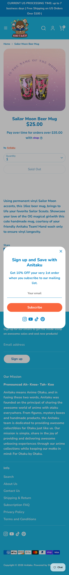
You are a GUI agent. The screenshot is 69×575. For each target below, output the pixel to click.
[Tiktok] (36, 319)
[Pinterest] (43, 319)
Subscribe (34, 307)
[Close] (61, 251)
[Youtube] (30, 319)
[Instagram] (24, 319)
